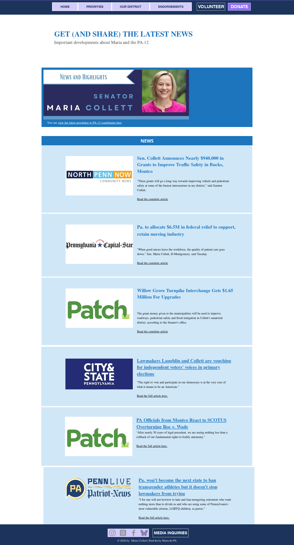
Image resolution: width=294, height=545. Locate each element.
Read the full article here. (152, 396)
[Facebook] (133, 533)
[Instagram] (112, 533)
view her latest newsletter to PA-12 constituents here (90, 123)
